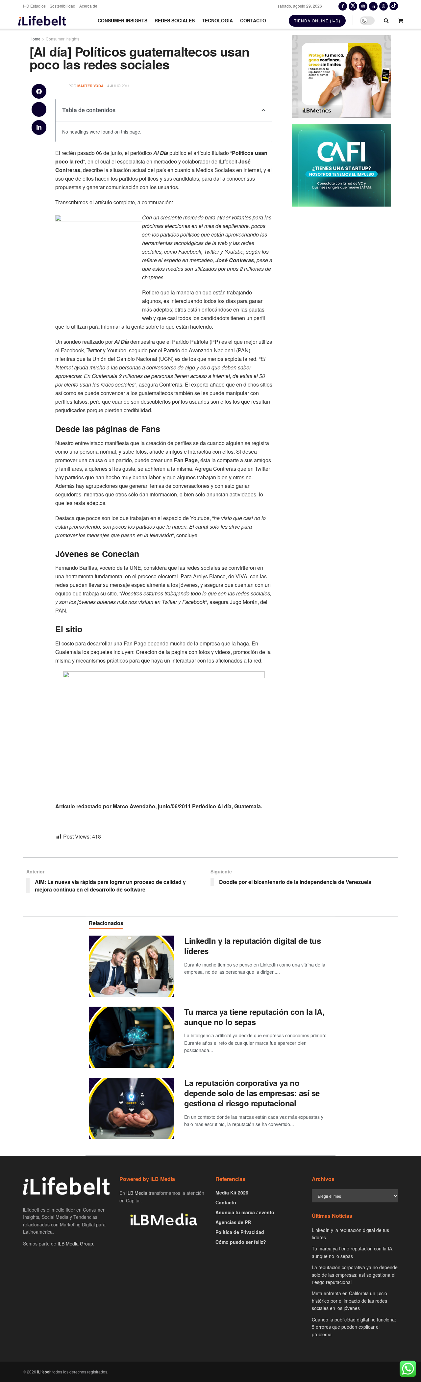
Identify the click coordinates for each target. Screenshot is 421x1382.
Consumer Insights (122, 20)
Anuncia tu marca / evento (244, 1212)
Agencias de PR (233, 1222)
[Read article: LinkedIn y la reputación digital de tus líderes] (131, 966)
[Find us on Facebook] (342, 6)
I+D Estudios (34, 6)
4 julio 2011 (118, 85)
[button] (39, 91)
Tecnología (217, 20)
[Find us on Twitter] (353, 6)
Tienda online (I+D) (317, 20)
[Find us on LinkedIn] (373, 6)
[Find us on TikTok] (393, 6)
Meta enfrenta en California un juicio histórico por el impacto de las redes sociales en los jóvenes (349, 1300)
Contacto (253, 20)
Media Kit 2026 (231, 1192)
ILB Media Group (75, 1243)
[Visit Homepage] (42, 20)
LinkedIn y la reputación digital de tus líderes (252, 945)
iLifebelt (44, 1371)
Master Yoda (90, 85)
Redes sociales (175, 20)
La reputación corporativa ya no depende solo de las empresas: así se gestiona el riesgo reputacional (252, 1093)
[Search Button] (386, 20)
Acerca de (88, 6)
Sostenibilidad (62, 6)
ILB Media (136, 1193)
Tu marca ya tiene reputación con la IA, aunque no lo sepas (254, 1016)
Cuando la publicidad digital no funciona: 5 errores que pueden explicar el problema (354, 1327)
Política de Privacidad (239, 1232)
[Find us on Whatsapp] (383, 6)
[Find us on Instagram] (363, 6)
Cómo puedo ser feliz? (240, 1242)
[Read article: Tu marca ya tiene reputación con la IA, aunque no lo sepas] (131, 1037)
